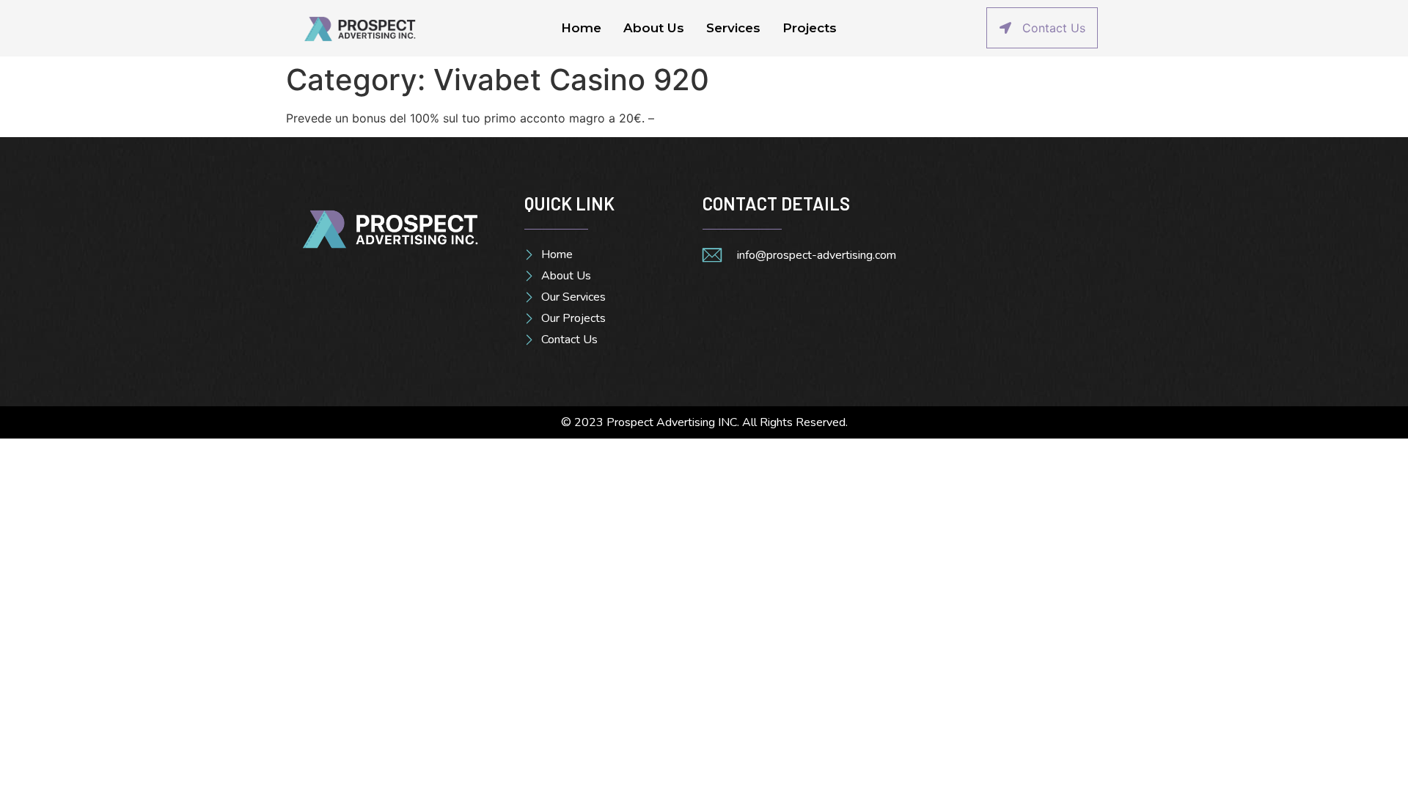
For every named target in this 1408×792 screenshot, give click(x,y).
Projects (809, 28)
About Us (653, 28)
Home (581, 28)
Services (733, 28)
